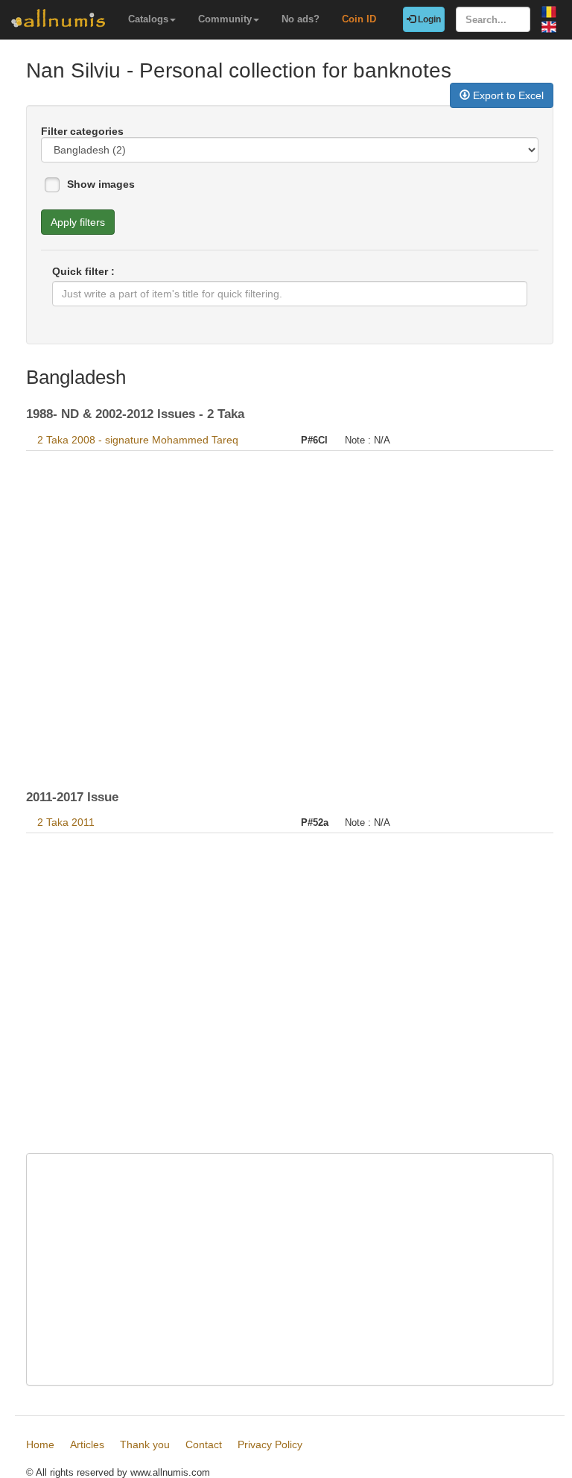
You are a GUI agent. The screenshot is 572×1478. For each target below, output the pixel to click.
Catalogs (148, 19)
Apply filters (78, 222)
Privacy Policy (270, 1444)
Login (428, 19)
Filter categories (82, 131)
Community (225, 19)
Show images (101, 184)
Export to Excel (507, 95)
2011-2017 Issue (72, 797)
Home (40, 1444)
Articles (87, 1444)
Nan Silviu (73, 70)
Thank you (145, 1444)
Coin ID (359, 19)
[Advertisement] (289, 613)
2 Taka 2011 (66, 822)
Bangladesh (76, 377)
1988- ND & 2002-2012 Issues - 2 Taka (135, 414)
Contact (203, 1444)
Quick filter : (83, 271)
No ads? (301, 19)
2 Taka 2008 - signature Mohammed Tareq (137, 440)
